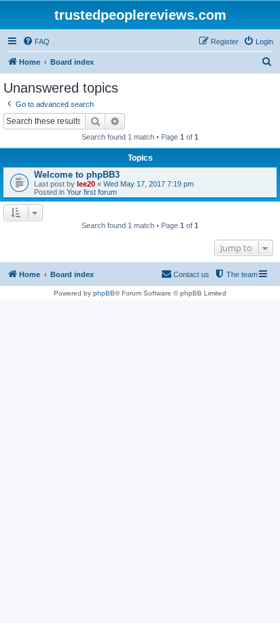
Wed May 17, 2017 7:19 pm (148, 184)
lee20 (86, 184)
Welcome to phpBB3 (77, 175)
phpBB (104, 293)
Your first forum (92, 192)
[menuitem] (36, 41)
